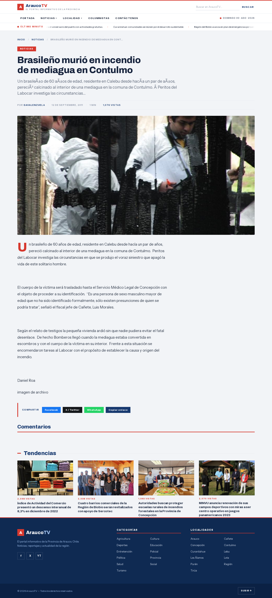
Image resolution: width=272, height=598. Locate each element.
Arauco (195, 538)
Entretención (124, 551)
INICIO (21, 39)
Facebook (51, 409)
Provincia (155, 557)
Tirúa (194, 570)
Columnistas (98, 18)
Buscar (248, 6)
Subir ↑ (246, 590)
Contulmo (230, 545)
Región (228, 564)
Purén (194, 564)
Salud (120, 564)
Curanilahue (198, 551)
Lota (226, 557)
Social (153, 564)
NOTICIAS (38, 39)
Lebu (227, 551)
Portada (27, 18)
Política (121, 557)
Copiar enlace (118, 409)
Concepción (198, 545)
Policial (154, 551)
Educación (156, 545)
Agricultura (123, 538)
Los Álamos (197, 557)
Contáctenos (126, 18)
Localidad (72, 18)
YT (39, 555)
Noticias (49, 18)
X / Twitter (72, 409)
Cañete (228, 538)
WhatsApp (94, 409)
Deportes (122, 545)
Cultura (154, 538)
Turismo (121, 570)
